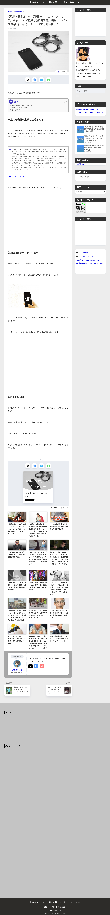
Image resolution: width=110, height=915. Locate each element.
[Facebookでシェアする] (34, 79)
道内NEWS (65, 508)
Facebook (36, 669)
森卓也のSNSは (16, 110)
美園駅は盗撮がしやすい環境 (20, 107)
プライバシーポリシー (54, 910)
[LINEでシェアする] (48, 79)
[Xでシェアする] (27, 79)
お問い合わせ (82, 164)
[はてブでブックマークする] (41, 79)
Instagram (42, 669)
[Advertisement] (38, 209)
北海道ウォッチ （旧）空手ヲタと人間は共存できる (55, 2)
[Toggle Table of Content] (65, 101)
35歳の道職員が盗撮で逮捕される (22, 105)
